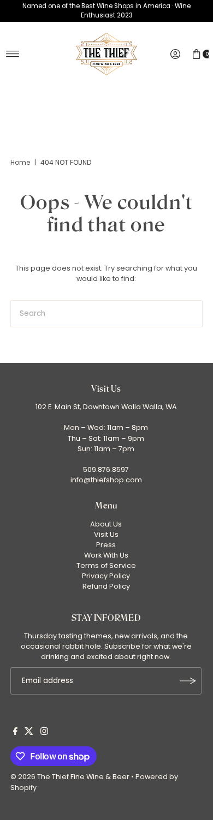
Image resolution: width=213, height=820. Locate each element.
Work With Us (106, 555)
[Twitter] (29, 733)
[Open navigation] (12, 54)
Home (20, 162)
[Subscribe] (188, 681)
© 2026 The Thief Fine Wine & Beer (69, 776)
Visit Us (106, 534)
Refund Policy (106, 586)
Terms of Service (106, 565)
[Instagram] (44, 733)
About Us (106, 524)
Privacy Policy (106, 575)
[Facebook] (15, 733)
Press (106, 544)
